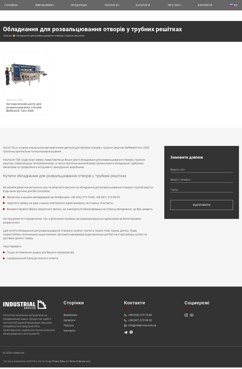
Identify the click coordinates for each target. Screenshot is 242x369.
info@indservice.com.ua (142, 325)
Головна (11, 5)
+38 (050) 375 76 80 (140, 314)
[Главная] (25, 304)
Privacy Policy (58, 361)
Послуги (111, 5)
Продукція (79, 5)
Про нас (174, 5)
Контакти (205, 5)
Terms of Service (77, 361)
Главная (7, 35)
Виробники (44, 5)
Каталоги (143, 5)
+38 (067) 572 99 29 (140, 320)
